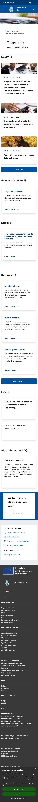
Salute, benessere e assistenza (12, 670)
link (8, 785)
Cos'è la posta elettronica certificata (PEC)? (15, 427)
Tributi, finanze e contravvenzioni (13, 665)
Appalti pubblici (6, 643)
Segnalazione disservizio (10, 751)
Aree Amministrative (8, 610)
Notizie (3, 686)
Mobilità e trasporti (8, 650)
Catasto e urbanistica (8, 645)
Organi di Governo (7, 608)
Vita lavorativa (6, 638)
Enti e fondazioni (7, 615)
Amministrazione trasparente (11, 766)
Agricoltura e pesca (8, 675)
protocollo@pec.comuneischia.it (16, 735)
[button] (19, 798)
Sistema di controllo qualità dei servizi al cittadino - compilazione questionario (18, 124)
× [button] (35, 769)
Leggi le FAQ (5, 753)
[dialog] (19, 784)
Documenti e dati (7, 622)
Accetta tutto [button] (19, 789)
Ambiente (4, 668)
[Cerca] (34, 9)
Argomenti (15, 31)
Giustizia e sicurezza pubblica (11, 663)
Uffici (3, 612)
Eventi (3, 703)
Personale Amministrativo (10, 620)
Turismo (4, 647)
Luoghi (3, 700)
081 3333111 (18, 738)
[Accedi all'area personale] (30, 2)
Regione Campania (9, 2)
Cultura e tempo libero (9, 635)
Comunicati (5, 688)
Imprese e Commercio (9, 640)
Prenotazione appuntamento (11, 748)
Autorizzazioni (6, 673)
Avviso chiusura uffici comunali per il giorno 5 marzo (19, 156)
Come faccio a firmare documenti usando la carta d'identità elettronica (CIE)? (18, 404)
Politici (3, 617)
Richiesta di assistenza (9, 756)
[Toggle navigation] (4, 9)
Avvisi (6, 77)
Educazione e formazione (10, 660)
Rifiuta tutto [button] (19, 794)
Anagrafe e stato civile (9, 633)
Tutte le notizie (19, 169)
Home (7, 31)
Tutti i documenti (19, 381)
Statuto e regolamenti (13, 460)
